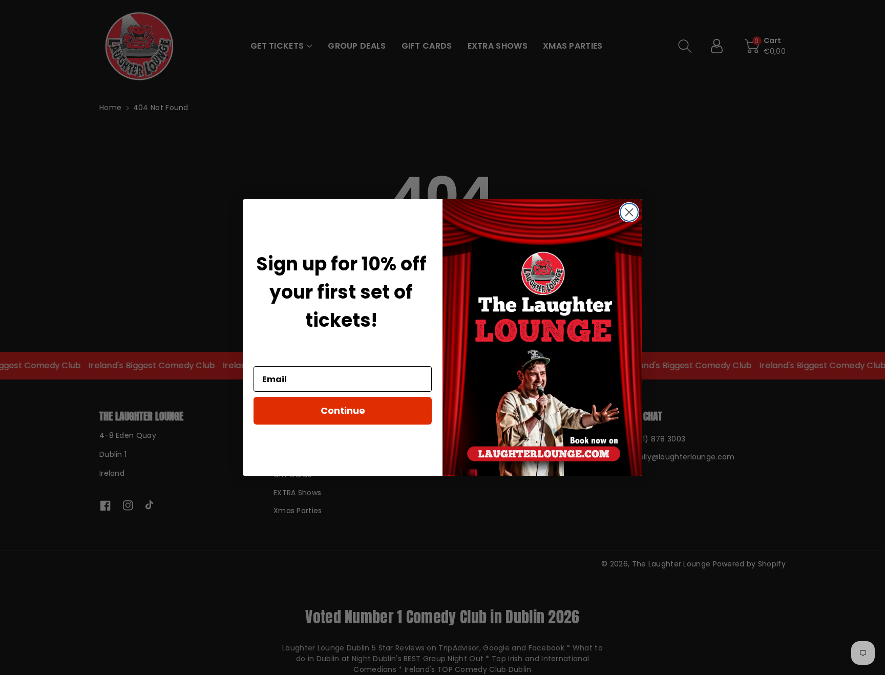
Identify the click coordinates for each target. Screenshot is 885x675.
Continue (343, 411)
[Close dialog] (629, 212)
